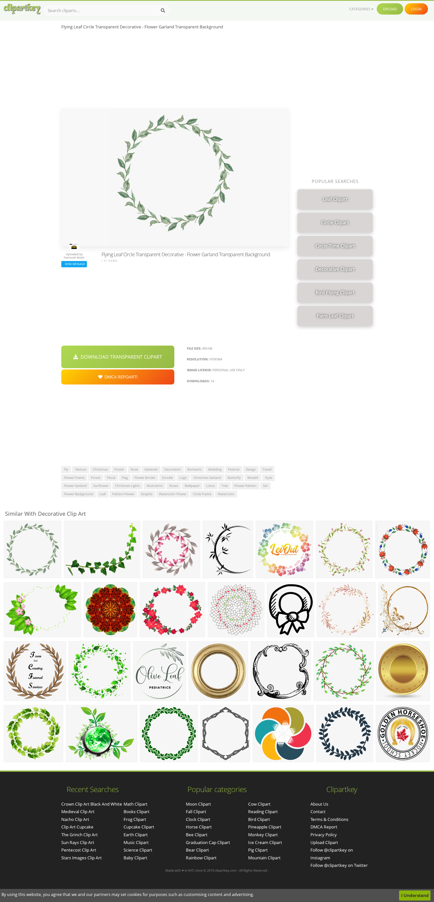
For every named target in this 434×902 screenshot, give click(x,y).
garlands (151, 469)
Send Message (74, 264)
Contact (317, 811)
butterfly (234, 477)
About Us (319, 804)
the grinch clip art (79, 834)
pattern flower (123, 494)
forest (95, 477)
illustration (154, 485)
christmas (100, 469)
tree (224, 485)
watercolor (226, 494)
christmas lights (127, 485)
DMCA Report (323, 827)
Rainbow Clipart (201, 858)
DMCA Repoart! (120, 377)
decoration (172, 469)
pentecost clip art (78, 850)
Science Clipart (138, 850)
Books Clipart (136, 811)
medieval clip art (77, 811)
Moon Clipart (198, 804)
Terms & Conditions (329, 819)
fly (66, 469)
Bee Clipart (196, 834)
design (251, 469)
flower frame (74, 477)
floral (111, 477)
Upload (390, 9)
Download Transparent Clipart (120, 357)
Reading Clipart (263, 811)
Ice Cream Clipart (265, 842)
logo (183, 477)
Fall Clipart (196, 811)
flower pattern (245, 485)
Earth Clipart (136, 834)
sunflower (100, 485)
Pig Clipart (258, 850)
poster (119, 469)
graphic (146, 494)
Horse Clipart (199, 827)
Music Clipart (136, 842)
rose (134, 469)
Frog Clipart (135, 819)
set (265, 485)
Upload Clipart (324, 842)
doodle (167, 477)
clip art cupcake (77, 827)
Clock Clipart (198, 819)
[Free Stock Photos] (22, 9)
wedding (215, 469)
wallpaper (192, 485)
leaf (102, 494)
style (268, 477)
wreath (252, 477)
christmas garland (207, 477)
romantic (194, 469)
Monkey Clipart (263, 834)
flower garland (75, 485)
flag (125, 477)
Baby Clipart (135, 858)
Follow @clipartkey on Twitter (339, 865)
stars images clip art (81, 858)
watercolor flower (172, 494)
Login (416, 9)
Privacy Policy (323, 834)
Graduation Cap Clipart (208, 842)
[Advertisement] (175, 70)
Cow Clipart (259, 804)
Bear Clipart (197, 850)
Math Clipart (135, 804)
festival (233, 469)
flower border (144, 477)
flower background (78, 494)
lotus (210, 485)
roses (173, 485)
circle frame (202, 494)
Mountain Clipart (264, 858)
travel (267, 469)
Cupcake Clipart (139, 827)
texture (80, 469)
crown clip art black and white (91, 804)
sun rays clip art (77, 842)
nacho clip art (75, 819)
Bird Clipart (259, 819)
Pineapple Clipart (264, 827)
